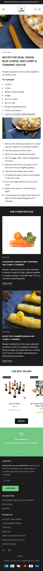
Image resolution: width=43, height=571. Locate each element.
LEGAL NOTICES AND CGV (13, 540)
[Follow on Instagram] (9, 550)
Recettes (6, 257)
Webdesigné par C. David (30, 561)
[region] (21, 440)
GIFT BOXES (7, 504)
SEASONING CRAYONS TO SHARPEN (17, 500)
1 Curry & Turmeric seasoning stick (20, 114)
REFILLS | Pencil (15, 404)
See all (21, 421)
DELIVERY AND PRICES (11, 519)
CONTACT (6, 527)
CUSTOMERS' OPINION (12, 523)
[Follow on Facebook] (3, 550)
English (20, 556)
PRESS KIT (6, 531)
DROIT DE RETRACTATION (13, 535)
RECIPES (6, 508)
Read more (7, 283)
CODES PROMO (9, 544)
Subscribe (10, 488)
